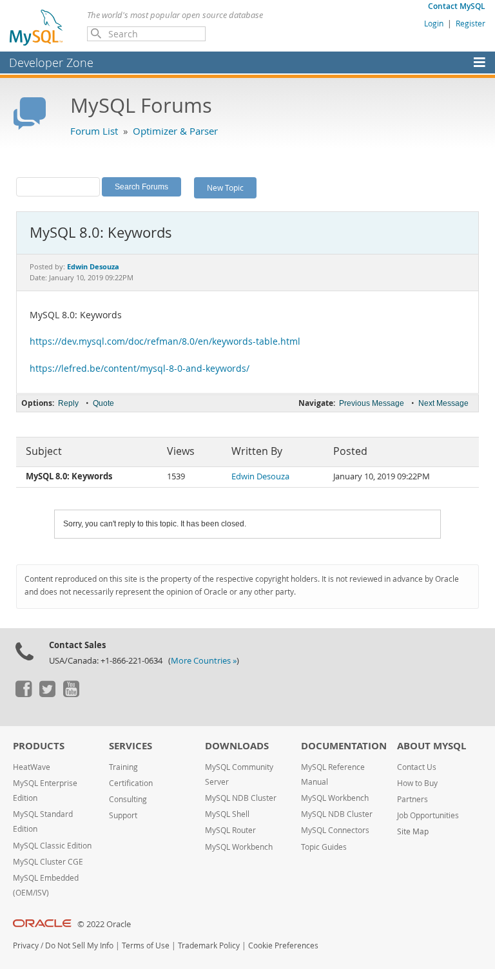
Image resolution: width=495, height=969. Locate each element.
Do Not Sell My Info (79, 945)
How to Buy (417, 783)
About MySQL (431, 746)
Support (123, 815)
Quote (103, 403)
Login (433, 23)
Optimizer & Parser (175, 130)
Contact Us (416, 767)
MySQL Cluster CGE (48, 862)
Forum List (94, 130)
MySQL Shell (227, 814)
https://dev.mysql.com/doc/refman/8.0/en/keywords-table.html (165, 341)
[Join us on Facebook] (23, 694)
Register (470, 23)
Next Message (443, 403)
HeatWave (31, 767)
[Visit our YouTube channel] (71, 694)
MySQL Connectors (335, 830)
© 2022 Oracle (104, 924)
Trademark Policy (209, 945)
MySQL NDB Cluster (241, 798)
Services (130, 746)
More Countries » (204, 660)
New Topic (225, 187)
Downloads (237, 746)
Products (38, 746)
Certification (131, 783)
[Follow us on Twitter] (47, 694)
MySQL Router (230, 830)
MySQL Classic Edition (52, 845)
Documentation (344, 746)
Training (123, 767)
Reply (68, 403)
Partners (412, 799)
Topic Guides (324, 847)
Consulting (128, 799)
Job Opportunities (428, 815)
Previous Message (371, 403)
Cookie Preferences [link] (283, 945)
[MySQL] (37, 27)
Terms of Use (146, 945)
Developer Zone (51, 62)
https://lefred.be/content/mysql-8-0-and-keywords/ (139, 368)
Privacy (26, 945)
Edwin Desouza (260, 476)
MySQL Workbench (239, 847)
